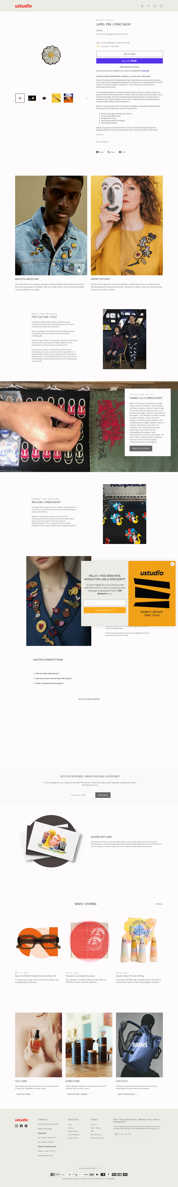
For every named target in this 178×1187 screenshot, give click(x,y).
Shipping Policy (73, 1138)
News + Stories (96, 1128)
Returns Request (73, 1135)
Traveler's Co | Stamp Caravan (80, 975)
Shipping (109, 34)
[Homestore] (89, 1045)
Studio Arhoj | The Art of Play (130, 975)
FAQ (92, 1131)
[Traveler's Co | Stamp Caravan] (89, 940)
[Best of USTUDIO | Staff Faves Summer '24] (38, 940)
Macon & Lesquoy (105, 20)
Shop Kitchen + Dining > (78, 1094)
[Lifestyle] (139, 1045)
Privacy (70, 1128)
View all (159, 904)
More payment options (129, 66)
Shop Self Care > (24, 1094)
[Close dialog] (172, 564)
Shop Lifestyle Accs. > (127, 1094)
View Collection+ (141, 448)
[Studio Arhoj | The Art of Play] (139, 940)
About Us (94, 1125)
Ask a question (102, 142)
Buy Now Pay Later (97, 1138)
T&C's (70, 1125)
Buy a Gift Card (96, 1135)
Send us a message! (45, 1129)
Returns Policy (73, 1131)
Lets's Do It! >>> (104, 610)
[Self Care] (38, 1045)
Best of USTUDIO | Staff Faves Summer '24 (35, 975)
